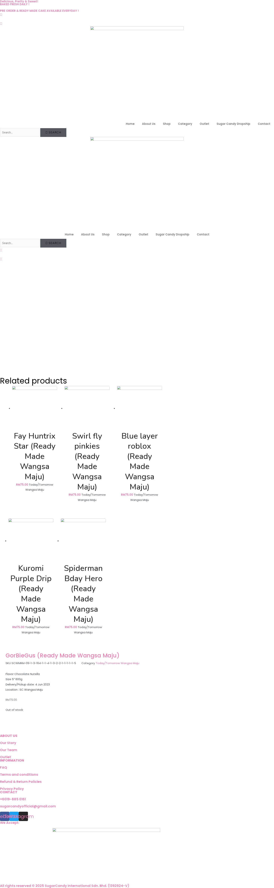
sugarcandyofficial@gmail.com (28, 806)
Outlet (204, 124)
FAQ (3, 767)
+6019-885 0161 (13, 799)
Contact (264, 124)
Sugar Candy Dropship (233, 124)
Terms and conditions (19, 774)
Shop (167, 124)
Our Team (8, 750)
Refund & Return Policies (21, 781)
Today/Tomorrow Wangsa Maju (117, 663)
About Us (148, 124)
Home (130, 124)
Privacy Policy (12, 788)
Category (185, 124)
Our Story (8, 742)
